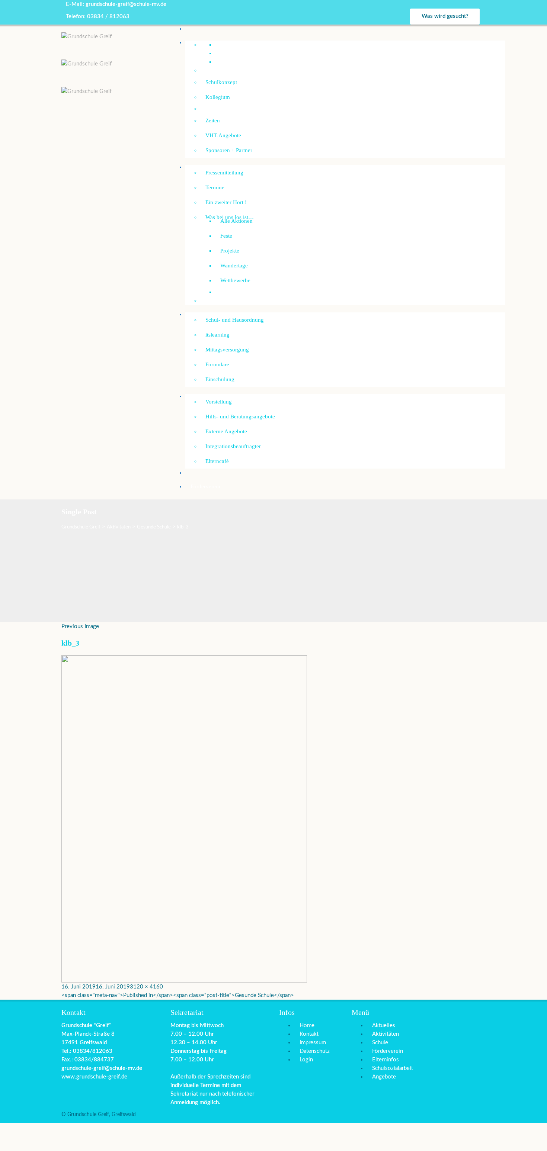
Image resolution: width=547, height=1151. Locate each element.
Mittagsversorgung (227, 350)
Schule (380, 1042)
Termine (214, 187)
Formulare (217, 364)
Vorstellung (218, 402)
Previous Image (80, 626)
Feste (226, 236)
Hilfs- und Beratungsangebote (240, 416)
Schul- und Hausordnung (234, 320)
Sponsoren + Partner (228, 150)
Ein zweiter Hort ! (226, 202)
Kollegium (217, 97)
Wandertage (234, 266)
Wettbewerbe (235, 280)
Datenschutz (315, 1051)
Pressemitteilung (224, 173)
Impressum (313, 1042)
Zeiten (212, 120)
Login (306, 1059)
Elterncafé (217, 461)
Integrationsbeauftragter (233, 446)
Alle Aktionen (236, 221)
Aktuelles (383, 1025)
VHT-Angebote (223, 135)
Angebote (384, 1077)
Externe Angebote (226, 431)
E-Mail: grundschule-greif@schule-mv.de (116, 4)
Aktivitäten (385, 1034)
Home (307, 1025)
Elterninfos (385, 1059)
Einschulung (219, 379)
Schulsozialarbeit (210, 396)
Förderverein (205, 486)
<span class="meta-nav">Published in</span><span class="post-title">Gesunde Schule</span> (177, 995)
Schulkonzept (221, 82)
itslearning (217, 335)
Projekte (229, 251)
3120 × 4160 (146, 987)
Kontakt (309, 1034)
